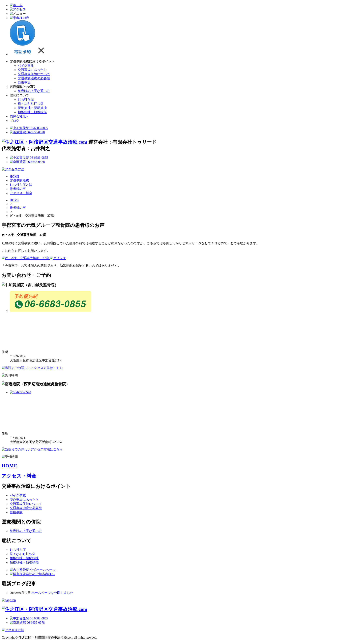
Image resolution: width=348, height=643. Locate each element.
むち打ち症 (26, 99)
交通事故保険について (34, 74)
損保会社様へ (19, 116)
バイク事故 (26, 65)
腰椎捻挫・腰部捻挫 (32, 108)
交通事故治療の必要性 (34, 78)
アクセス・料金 (21, 193)
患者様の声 (18, 189)
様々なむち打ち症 (31, 103)
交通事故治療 (19, 180)
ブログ (14, 120)
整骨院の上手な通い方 (34, 91)
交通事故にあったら (32, 69)
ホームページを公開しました (52, 592)
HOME (14, 176)
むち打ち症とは (21, 184)
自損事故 (24, 82)
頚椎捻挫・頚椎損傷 (32, 112)
